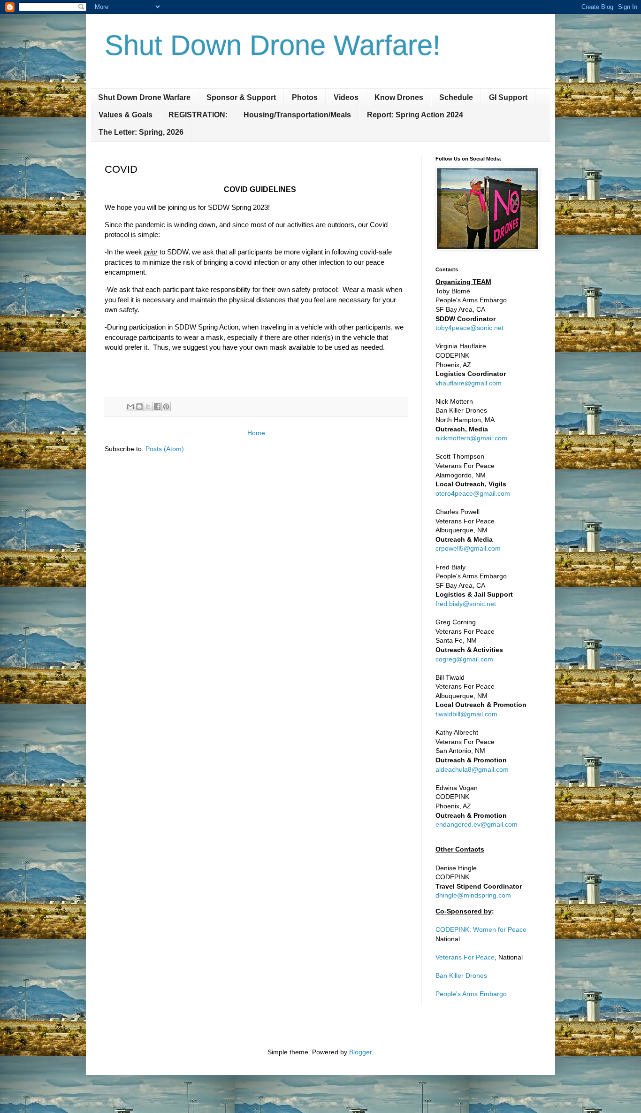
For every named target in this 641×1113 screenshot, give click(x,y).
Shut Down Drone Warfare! (273, 45)
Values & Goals (126, 115)
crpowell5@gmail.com (468, 548)
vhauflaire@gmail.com (468, 383)
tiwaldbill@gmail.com (466, 714)
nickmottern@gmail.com (471, 438)
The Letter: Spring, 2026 (141, 132)
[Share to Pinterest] (166, 406)
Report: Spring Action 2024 (415, 115)
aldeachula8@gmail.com (472, 769)
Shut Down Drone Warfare (144, 97)
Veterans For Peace (465, 957)
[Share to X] (148, 406)
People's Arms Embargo (471, 994)
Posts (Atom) (164, 449)
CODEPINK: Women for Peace (481, 929)
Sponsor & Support (241, 97)
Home (256, 433)
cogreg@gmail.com (464, 659)
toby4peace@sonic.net (469, 327)
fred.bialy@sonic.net (465, 603)
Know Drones (398, 97)
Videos (346, 97)
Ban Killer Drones (461, 975)
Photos (305, 97)
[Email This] (130, 406)
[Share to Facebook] (157, 406)
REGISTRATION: (198, 115)
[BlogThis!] (139, 406)
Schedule (456, 97)
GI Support (508, 97)
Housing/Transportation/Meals (297, 115)
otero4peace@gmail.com (472, 493)
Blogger (360, 1052)
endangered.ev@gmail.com (476, 824)
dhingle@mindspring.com (473, 895)
